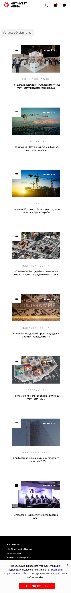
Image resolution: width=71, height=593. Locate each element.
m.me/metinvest (13, 553)
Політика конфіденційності (18, 557)
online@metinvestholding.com (19, 549)
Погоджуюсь (37, 586)
